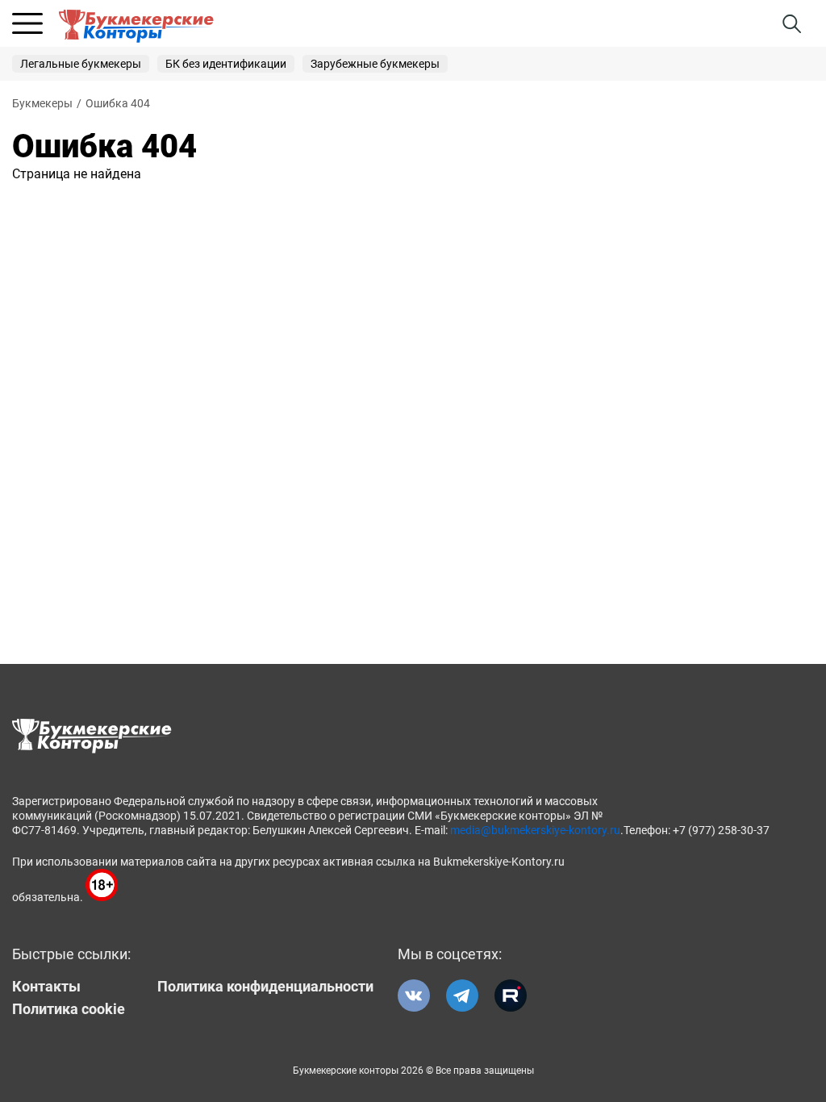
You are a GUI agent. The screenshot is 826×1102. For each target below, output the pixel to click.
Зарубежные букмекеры (375, 63)
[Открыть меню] (27, 23)
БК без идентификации (225, 63)
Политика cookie (68, 1009)
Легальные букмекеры (80, 63)
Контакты (46, 986)
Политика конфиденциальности (265, 986)
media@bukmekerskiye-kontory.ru (535, 830)
